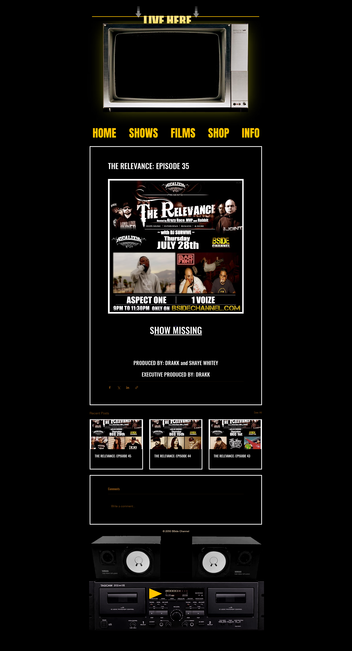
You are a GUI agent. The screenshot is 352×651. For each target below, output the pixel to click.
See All (258, 412)
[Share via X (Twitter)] (118, 387)
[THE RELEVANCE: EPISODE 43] (235, 434)
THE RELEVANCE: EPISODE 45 (113, 456)
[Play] (155, 593)
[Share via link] (136, 387)
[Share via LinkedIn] (127, 387)
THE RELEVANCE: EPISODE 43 (232, 456)
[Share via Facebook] (109, 387)
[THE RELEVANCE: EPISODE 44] (176, 434)
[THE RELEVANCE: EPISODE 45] (116, 434)
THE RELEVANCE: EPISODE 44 (172, 456)
